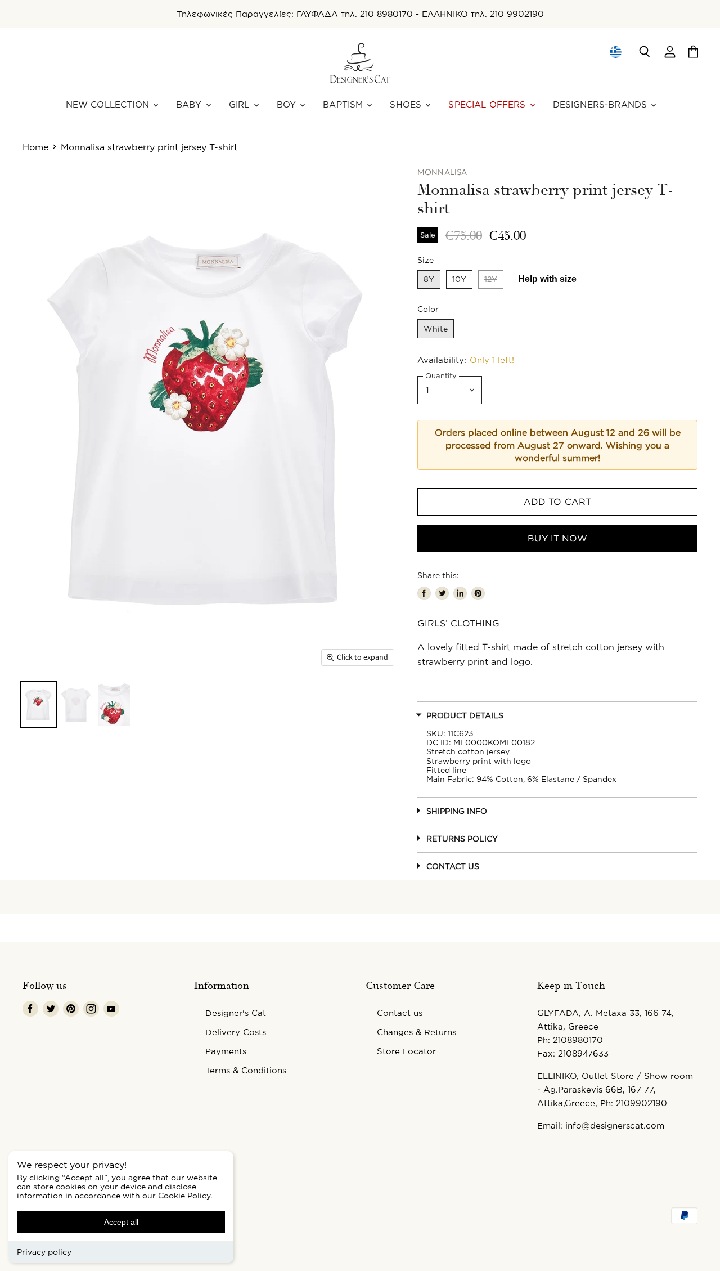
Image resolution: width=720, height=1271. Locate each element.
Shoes (407, 104)
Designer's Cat (235, 1013)
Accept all (121, 1222)
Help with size (547, 279)
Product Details (464, 715)
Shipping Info (456, 811)
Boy (288, 104)
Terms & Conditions (245, 1070)
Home (35, 147)
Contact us (399, 1013)
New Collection (109, 104)
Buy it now (557, 538)
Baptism (344, 104)
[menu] (615, 52)
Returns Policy (462, 838)
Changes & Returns (416, 1032)
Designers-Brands (601, 104)
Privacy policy (44, 1251)
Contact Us (452, 866)
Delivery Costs (235, 1032)
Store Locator (406, 1051)
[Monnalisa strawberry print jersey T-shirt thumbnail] (38, 704)
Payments (225, 1051)
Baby (190, 104)
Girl (241, 104)
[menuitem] (615, 52)
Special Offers (488, 104)
